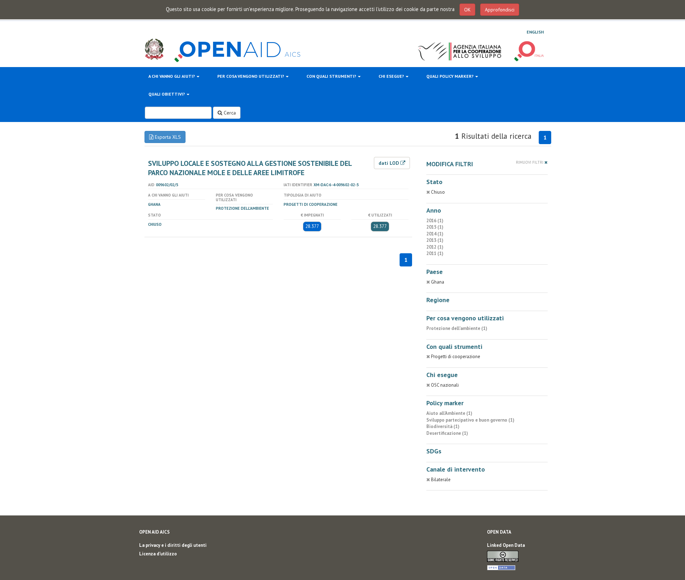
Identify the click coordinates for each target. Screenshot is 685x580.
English (535, 32)
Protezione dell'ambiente (242, 208)
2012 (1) (434, 247)
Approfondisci (499, 9)
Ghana (154, 204)
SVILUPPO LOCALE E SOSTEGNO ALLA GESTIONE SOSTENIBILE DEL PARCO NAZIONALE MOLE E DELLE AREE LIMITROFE (250, 168)
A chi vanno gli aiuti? (172, 76)
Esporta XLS (167, 137)
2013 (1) (434, 240)
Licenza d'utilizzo (158, 554)
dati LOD (389, 163)
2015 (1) (434, 227)
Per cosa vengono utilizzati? (251, 76)
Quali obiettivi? (167, 94)
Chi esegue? (392, 76)
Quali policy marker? (450, 76)
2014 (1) (434, 234)
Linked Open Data (506, 545)
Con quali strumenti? (331, 76)
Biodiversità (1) (443, 426)
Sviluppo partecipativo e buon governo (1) (470, 420)
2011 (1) (434, 253)
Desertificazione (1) (447, 433)
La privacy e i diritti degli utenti (173, 545)
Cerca (229, 113)
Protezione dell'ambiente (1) (456, 328)
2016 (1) (434, 221)
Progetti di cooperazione (311, 204)
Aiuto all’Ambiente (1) (449, 413)
